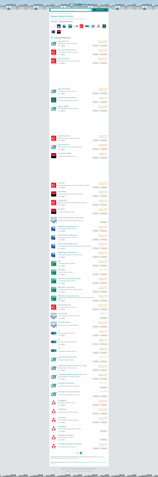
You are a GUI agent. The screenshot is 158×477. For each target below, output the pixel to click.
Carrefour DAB (62, 313)
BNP (59, 261)
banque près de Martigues (72, 458)
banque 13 (99, 462)
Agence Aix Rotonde (64, 89)
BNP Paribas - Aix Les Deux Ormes (68, 296)
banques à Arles (60, 458)
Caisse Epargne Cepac (64, 305)
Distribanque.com (79, 4)
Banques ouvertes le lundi (66, 21)
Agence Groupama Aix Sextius (67, 97)
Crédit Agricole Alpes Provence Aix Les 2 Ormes (72, 366)
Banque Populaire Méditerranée (67, 226)
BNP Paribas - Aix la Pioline (66, 287)
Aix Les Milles (62, 191)
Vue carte (55, 21)
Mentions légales (78, 471)
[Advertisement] (79, 72)
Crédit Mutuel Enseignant (65, 435)
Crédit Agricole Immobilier (66, 383)
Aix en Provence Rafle (64, 153)
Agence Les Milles (63, 106)
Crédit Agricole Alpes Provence (67, 357)
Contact (83, 471)
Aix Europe (61, 183)
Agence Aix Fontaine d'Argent (67, 50)
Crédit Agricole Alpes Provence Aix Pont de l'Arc (72, 374)
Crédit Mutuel (62, 400)
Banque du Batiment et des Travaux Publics (71, 218)
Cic (59, 331)
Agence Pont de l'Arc (64, 136)
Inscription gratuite (89, 471)
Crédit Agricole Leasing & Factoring (69, 392)
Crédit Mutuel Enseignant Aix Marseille (70, 444)
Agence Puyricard (63, 144)
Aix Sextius (61, 209)
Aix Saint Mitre (62, 200)
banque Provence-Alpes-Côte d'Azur (88, 462)
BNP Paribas (62, 270)
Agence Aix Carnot (63, 41)
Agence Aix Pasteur (64, 58)
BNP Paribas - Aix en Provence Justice (69, 278)
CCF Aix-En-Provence (64, 322)
